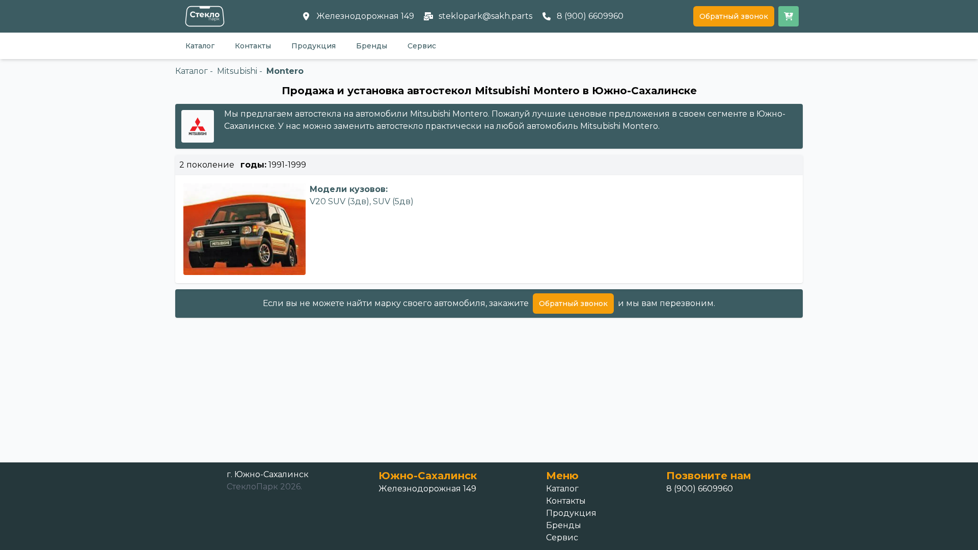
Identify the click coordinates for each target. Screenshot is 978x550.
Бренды (371, 45)
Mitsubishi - (239, 71)
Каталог (199, 45)
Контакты (253, 45)
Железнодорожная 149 (427, 488)
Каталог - (194, 71)
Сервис (422, 45)
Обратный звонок (733, 16)
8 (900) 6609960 (699, 488)
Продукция (313, 45)
